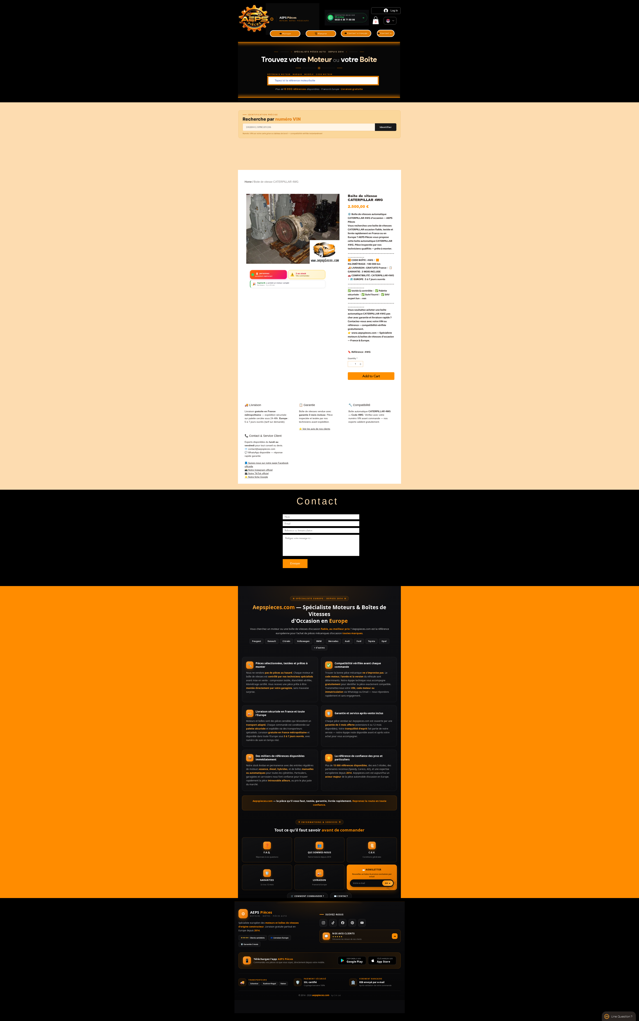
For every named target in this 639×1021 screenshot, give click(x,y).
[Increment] (361, 364)
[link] (375, 20)
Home (248, 181)
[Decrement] (350, 364)
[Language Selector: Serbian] (390, 20)
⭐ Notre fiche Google (256, 477)
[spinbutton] (355, 364)
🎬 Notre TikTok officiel (257, 473)
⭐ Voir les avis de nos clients (314, 428)
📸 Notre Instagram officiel (259, 470)
